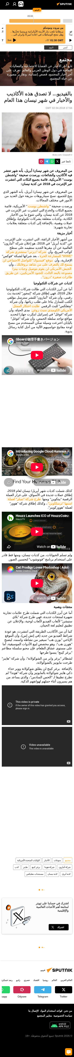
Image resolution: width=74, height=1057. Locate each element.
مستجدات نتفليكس (34, 874)
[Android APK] (60, 1026)
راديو (18, 980)
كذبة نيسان (52, 874)
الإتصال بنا (33, 1010)
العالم (54, 980)
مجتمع (68, 860)
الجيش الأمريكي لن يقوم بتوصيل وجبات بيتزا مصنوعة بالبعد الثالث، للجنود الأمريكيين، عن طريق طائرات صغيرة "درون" (38, 273)
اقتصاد (36, 980)
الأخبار (47, 860)
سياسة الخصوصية (63, 1015)
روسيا (45, 980)
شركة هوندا (49, 867)
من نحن (68, 1010)
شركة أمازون (65, 867)
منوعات (57, 860)
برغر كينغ (36, 867)
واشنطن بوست (38, 206)
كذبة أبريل (66, 874)
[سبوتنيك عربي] (65, 5)
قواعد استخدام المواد (51, 1010)
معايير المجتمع (44, 1015)
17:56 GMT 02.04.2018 (59, 108)
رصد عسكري (7, 980)
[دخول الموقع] (14, 4)
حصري (27, 980)
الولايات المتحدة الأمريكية (28, 860)
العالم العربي (66, 980)
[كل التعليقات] (68, 1051)
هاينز (25, 867)
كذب (17, 867)
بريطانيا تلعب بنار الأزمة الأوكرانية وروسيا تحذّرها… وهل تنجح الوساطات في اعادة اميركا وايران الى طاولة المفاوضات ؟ (36, 34)
